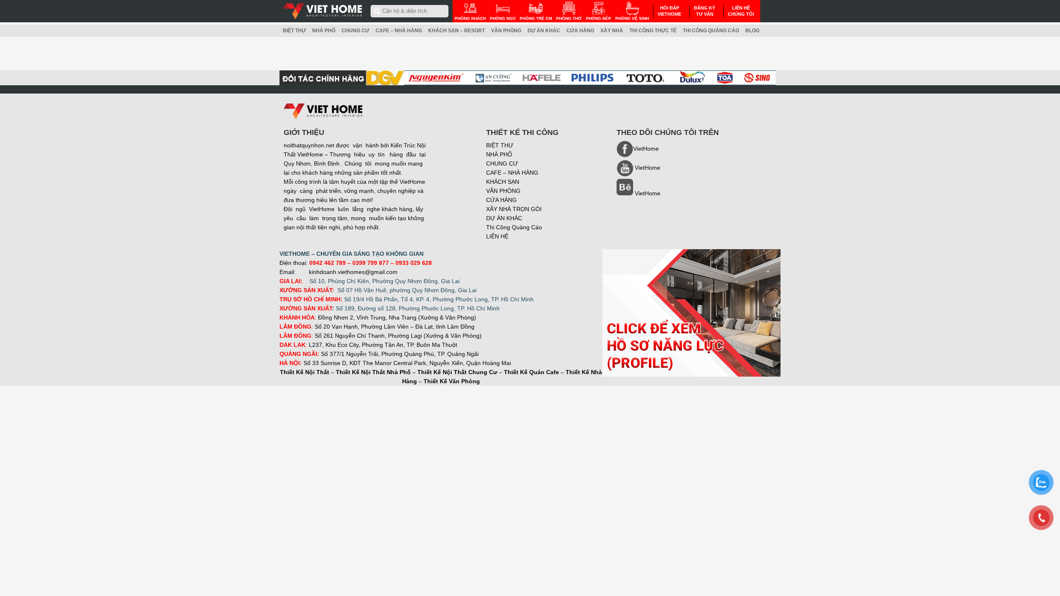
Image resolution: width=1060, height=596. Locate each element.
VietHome (647, 193)
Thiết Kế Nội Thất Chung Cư (457, 372)
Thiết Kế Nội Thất (304, 372)
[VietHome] (638, 174)
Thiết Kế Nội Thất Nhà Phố (373, 372)
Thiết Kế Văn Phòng (452, 381)
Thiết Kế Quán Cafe (531, 372)
